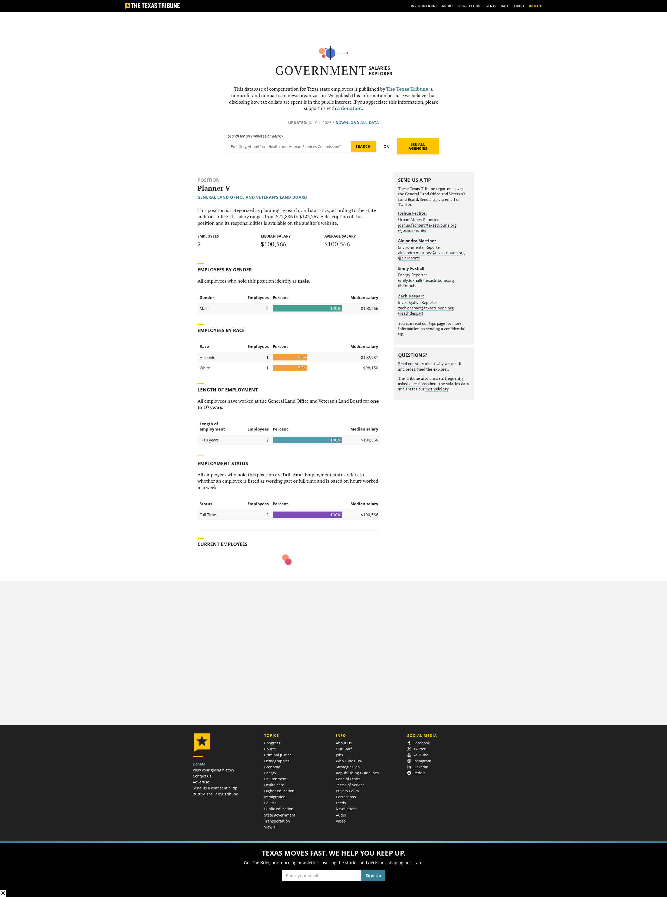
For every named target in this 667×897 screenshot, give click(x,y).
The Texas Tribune (407, 89)
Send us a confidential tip (215, 788)
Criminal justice (278, 754)
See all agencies (418, 146)
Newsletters (346, 808)
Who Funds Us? (349, 760)
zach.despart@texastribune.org (426, 307)
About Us (344, 742)
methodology (436, 389)
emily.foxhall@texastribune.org (426, 280)
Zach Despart (411, 295)
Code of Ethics (348, 778)
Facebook (421, 742)
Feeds (341, 802)
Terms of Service (350, 784)
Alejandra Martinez (417, 240)
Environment (275, 778)
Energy (270, 772)
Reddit (419, 772)
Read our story (411, 363)
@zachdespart (410, 313)
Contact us (202, 776)
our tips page (433, 323)
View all (270, 827)
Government (321, 70)
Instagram (422, 760)
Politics (270, 802)
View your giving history (213, 770)
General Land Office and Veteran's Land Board (252, 197)
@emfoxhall (408, 285)
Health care (274, 784)
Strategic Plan (348, 766)
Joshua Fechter (412, 213)
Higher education (279, 790)
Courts (270, 748)
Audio (341, 815)
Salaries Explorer (380, 71)
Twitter (419, 748)
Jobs (339, 754)
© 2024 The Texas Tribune (215, 794)
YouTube (420, 754)
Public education (278, 808)
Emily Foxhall (411, 268)
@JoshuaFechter (412, 230)
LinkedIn (420, 766)
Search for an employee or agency (255, 136)
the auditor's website (315, 223)
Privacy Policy (347, 790)
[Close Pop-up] (3, 893)
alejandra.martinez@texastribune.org (431, 252)
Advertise (201, 782)
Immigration (275, 796)
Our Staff (344, 748)
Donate (199, 764)
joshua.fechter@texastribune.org (427, 225)
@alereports (409, 257)
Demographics (276, 760)
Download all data (357, 122)
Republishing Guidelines (357, 772)
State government (279, 815)
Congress (272, 742)
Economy (272, 766)
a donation (349, 108)
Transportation (277, 821)
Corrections (346, 796)
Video (340, 821)
